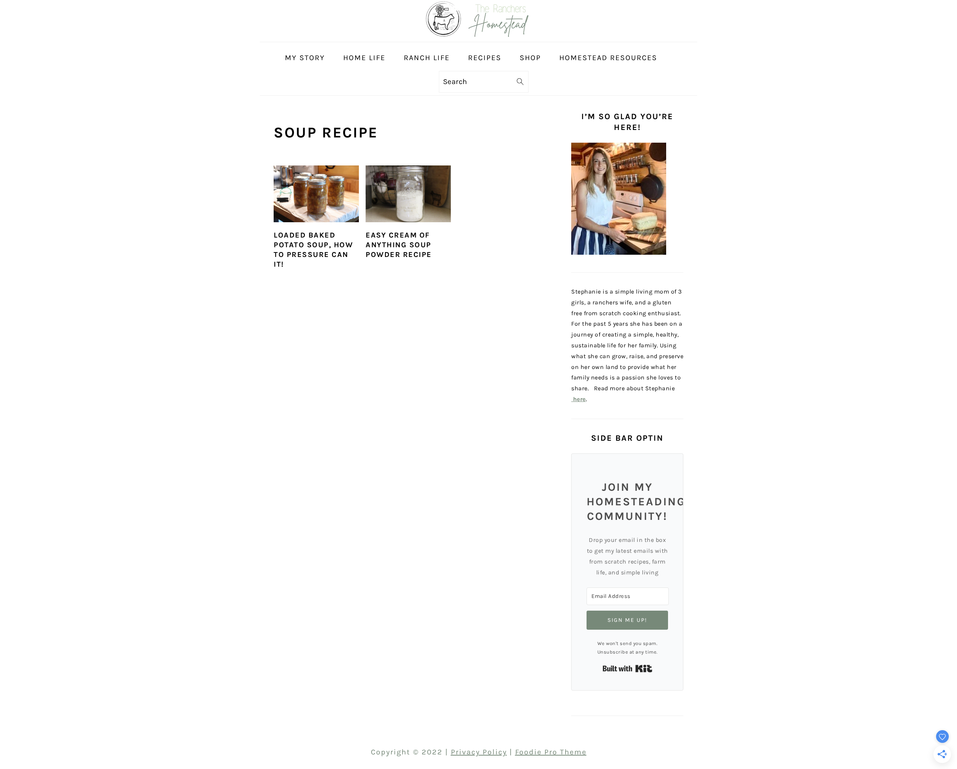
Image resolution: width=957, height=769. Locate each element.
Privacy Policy (479, 752)
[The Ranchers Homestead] (478, 35)
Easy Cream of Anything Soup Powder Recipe (399, 245)
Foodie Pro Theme (551, 752)
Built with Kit (627, 668)
